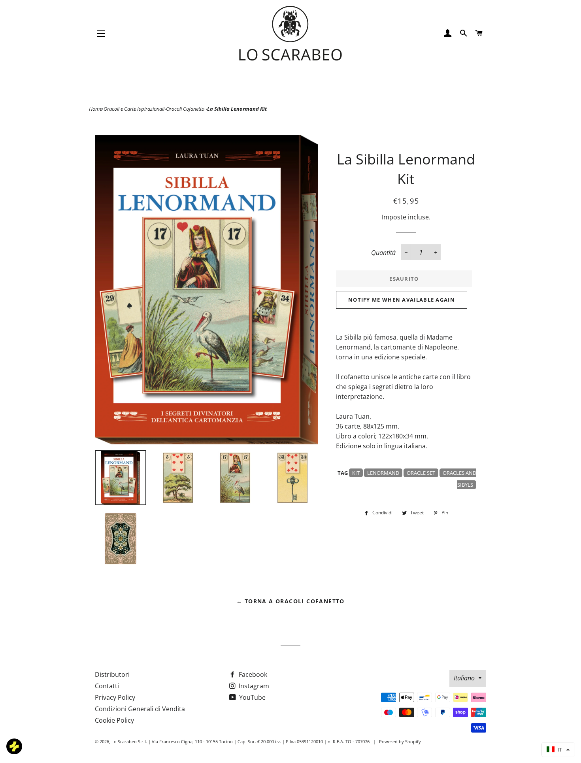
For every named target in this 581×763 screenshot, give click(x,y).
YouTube (252, 697)
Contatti (107, 686)
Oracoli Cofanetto (186, 108)
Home (95, 108)
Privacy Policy (115, 697)
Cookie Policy (114, 720)
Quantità (383, 252)
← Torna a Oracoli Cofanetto (290, 601)
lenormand (383, 472)
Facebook (252, 674)
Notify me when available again (401, 299)
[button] (558, 749)
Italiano (464, 678)
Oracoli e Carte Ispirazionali (134, 108)
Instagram (253, 686)
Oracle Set (421, 472)
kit (356, 472)
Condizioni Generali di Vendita (140, 708)
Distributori (112, 674)
